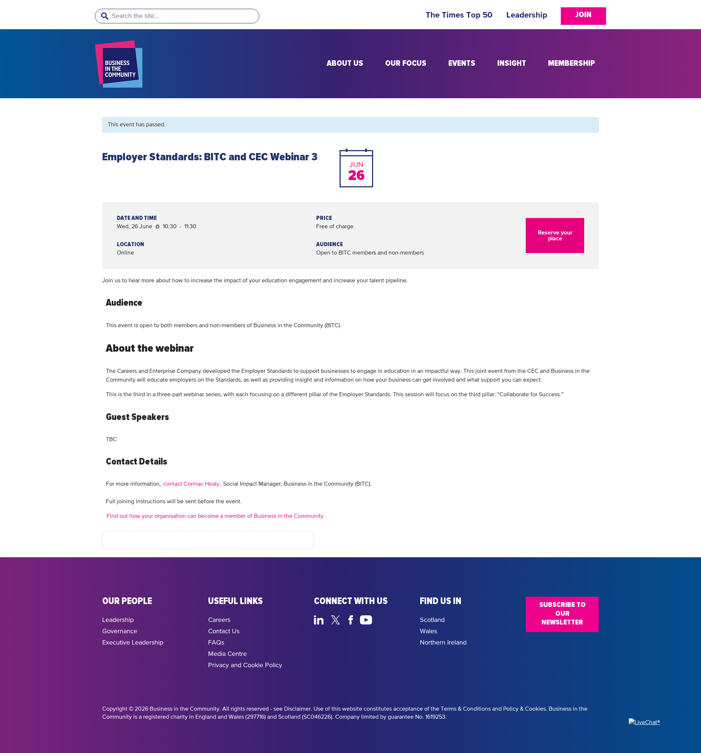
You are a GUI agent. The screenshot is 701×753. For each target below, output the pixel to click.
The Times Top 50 (459, 15)
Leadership (526, 15)
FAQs (216, 642)
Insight (511, 64)
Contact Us (224, 631)
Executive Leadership (132, 642)
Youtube (366, 619)
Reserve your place (555, 235)
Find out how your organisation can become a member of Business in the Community (215, 516)
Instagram (383, 619)
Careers (219, 620)
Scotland (432, 620)
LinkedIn (320, 619)
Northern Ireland (443, 642)
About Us (345, 64)
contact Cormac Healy (191, 484)
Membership (571, 64)
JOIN (583, 15)
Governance (119, 631)
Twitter (337, 619)
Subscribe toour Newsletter (562, 613)
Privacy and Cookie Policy (245, 665)
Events (461, 64)
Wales (428, 631)
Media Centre (227, 654)
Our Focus (405, 64)
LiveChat (400, 619)
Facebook (352, 619)
